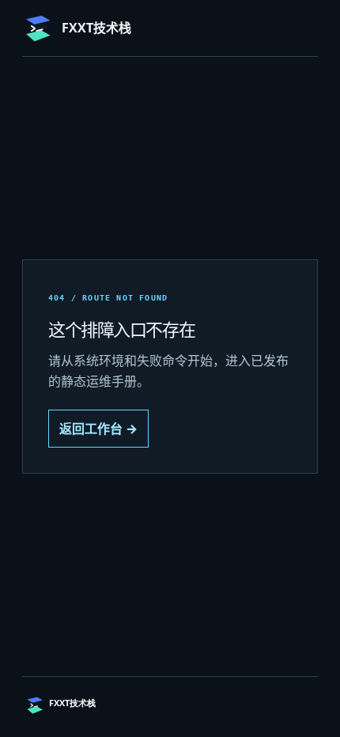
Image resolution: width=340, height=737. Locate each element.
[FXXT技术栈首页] (97, 705)
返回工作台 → (98, 428)
